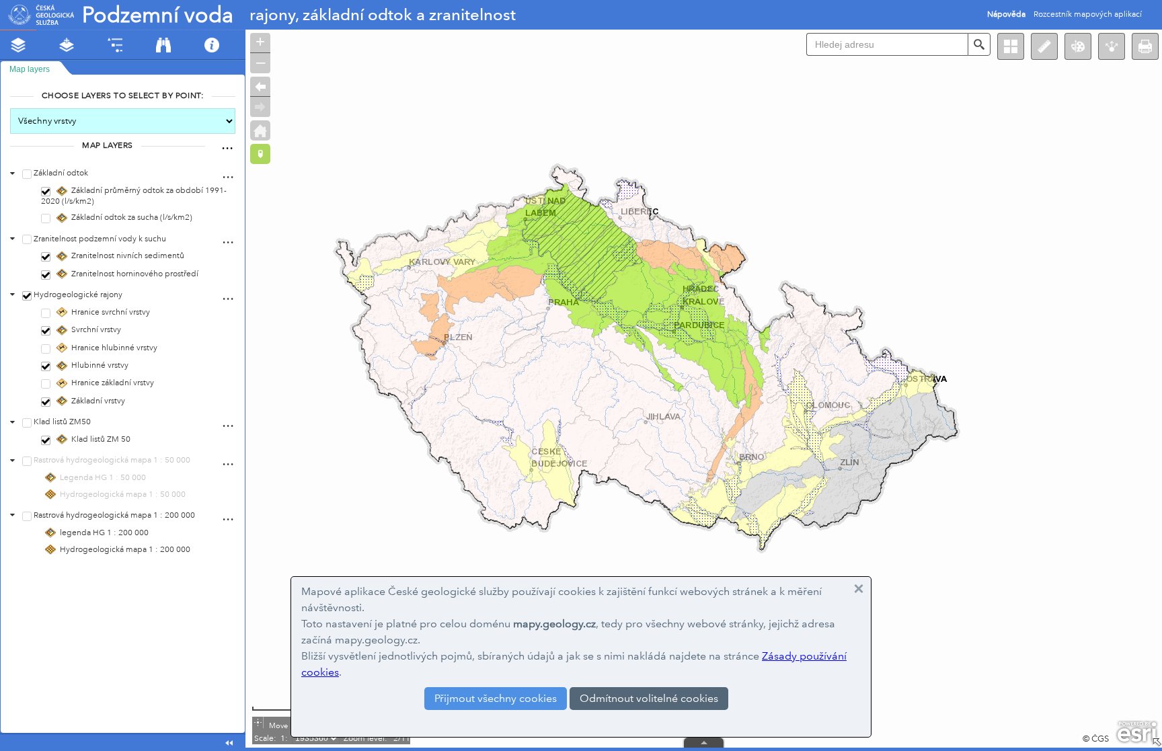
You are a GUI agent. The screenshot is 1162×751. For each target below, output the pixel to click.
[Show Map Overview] (1156, 742)
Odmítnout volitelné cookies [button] (649, 698)
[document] (122, 325)
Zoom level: (365, 739)
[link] (1006, 15)
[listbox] (227, 143)
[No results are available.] (703, 749)
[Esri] (1137, 732)
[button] (1145, 46)
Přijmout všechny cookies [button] (495, 698)
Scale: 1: (270, 739)
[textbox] (887, 44)
